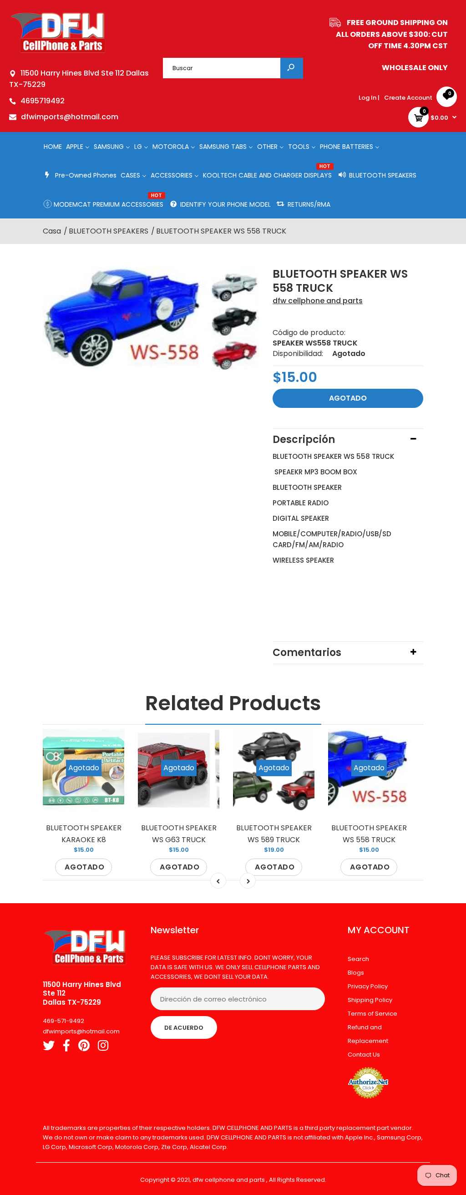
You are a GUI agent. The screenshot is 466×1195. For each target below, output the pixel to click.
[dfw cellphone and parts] (58, 52)
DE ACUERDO (183, 1027)
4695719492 (42, 101)
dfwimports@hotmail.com (69, 117)
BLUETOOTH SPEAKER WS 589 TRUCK (274, 834)
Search (358, 959)
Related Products (233, 703)
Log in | (369, 97)
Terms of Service (372, 1013)
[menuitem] (53, 146)
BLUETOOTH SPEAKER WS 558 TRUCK (369, 834)
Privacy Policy (368, 986)
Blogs (356, 972)
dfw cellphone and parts (318, 300)
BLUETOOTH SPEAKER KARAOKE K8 (84, 834)
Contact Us (364, 1054)
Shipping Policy (370, 1000)
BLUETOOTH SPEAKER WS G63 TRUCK (179, 834)
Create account (408, 97)
